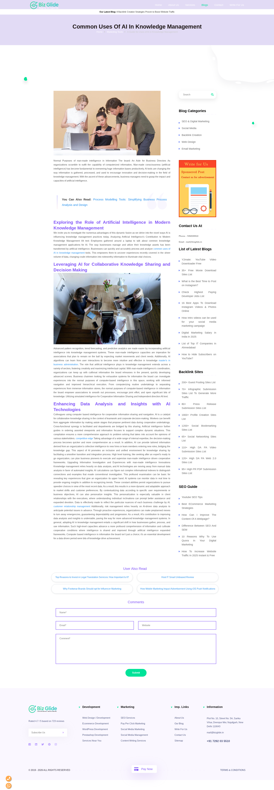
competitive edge (84, 438)
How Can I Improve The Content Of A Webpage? (199, 516)
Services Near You (91, 740)
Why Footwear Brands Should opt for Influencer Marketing (92, 589)
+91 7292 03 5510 (218, 741)
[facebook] (30, 744)
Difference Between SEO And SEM (199, 527)
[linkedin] (36, 744)
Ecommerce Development (95, 723)
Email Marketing (191, 148)
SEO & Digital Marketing (195, 121)
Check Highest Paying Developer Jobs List (199, 294)
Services (190, 5)
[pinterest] (49, 744)
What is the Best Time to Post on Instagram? (199, 283)
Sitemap (179, 740)
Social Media (189, 128)
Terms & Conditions (232, 770)
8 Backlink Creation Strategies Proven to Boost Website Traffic (146, 12)
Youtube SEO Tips (192, 497)
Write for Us (237, 5)
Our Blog (179, 723)
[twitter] (42, 744)
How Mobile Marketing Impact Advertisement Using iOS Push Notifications (177, 589)
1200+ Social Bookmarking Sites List (199, 427)
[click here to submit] (65, 733)
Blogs (205, 5)
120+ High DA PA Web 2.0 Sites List (199, 460)
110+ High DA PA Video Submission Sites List (199, 449)
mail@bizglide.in (215, 732)
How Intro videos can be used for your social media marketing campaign (199, 321)
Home (158, 5)
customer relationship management (72, 506)
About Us (173, 5)
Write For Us (181, 729)
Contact (218, 5)
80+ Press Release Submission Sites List (199, 406)
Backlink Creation (192, 135)
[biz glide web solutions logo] (44, 5)
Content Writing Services (133, 740)
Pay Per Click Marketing (133, 723)
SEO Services (128, 718)
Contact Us (180, 735)
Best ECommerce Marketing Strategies (199, 506)
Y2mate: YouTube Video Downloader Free (199, 261)
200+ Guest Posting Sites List (198, 382)
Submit (136, 672)
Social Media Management (134, 735)
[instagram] (56, 744)
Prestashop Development (95, 735)
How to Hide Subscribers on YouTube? (199, 356)
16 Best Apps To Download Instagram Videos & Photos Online (199, 307)
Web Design (189, 141)
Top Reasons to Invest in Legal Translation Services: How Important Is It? (92, 577)
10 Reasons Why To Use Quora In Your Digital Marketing (199, 540)
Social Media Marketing (133, 729)
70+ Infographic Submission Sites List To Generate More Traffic (199, 393)
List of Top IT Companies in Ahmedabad (199, 345)
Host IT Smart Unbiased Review (177, 577)
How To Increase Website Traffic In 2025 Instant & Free (199, 553)
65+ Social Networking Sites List (199, 438)
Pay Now (147, 769)
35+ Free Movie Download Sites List (199, 272)
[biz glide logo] (53, 709)
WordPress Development (95, 729)
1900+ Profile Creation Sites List (199, 416)
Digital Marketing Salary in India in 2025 (199, 334)
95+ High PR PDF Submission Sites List (199, 471)
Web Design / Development (96, 718)
